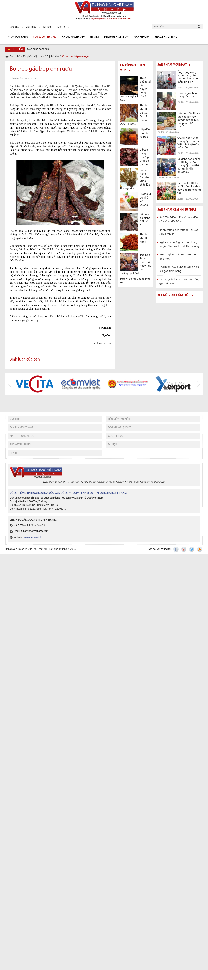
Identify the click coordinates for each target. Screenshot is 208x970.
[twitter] (192, 549)
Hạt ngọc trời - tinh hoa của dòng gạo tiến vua (179, 281)
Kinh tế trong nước (116, 37)
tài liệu (112, 444)
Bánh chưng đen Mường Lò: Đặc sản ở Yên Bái (178, 232)
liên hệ (14, 453)
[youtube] (199, 549)
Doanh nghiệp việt (119, 427)
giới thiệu (15, 419)
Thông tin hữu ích (166, 37)
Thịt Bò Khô (53, 56)
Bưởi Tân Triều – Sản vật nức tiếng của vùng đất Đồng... (179, 219)
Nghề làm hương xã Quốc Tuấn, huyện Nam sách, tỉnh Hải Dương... (180, 244)
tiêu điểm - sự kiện (119, 419)
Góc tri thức (116, 436)
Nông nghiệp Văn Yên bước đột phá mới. (178, 256)
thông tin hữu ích (21, 444)
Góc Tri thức (142, 37)
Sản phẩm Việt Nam (44, 37)
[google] (184, 549)
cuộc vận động (18, 37)
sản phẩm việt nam (21, 427)
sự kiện (94, 37)
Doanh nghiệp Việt (73, 37)
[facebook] (176, 549)
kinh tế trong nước (22, 436)
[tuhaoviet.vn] (104, 10)
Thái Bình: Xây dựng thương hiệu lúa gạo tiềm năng (179, 269)
